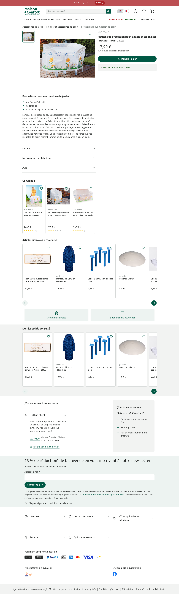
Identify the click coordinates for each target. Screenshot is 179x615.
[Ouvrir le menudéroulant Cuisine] (32, 19)
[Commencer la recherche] (108, 11)
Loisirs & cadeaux (87, 19)
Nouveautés (130, 19)
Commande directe (146, 19)
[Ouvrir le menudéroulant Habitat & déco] (55, 19)
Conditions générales (109, 589)
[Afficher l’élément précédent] (25, 303)
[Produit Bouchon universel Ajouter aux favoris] (143, 248)
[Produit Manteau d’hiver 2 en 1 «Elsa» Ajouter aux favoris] (80, 248)
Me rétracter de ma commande (30, 589)
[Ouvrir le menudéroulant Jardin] (62, 19)
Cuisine (28, 19)
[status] (75, 11)
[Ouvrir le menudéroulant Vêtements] (73, 19)
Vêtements (67, 19)
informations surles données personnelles (103, 494)
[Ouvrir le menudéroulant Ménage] (40, 19)
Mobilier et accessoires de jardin (62, 26)
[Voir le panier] (152, 11)
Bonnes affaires (116, 19)
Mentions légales (57, 589)
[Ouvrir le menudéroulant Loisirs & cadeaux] (96, 19)
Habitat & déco (47, 19)
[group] (67, 58)
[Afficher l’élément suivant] (154, 303)
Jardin (58, 19)
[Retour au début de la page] (176, 596)
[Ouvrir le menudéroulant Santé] (79, 19)
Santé (76, 19)
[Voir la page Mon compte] (136, 11)
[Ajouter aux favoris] (90, 35)
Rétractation (128, 589)
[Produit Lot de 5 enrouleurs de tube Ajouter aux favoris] (111, 248)
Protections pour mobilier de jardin (98, 26)
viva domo (103, 32)
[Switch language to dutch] (123, 11)
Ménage (36, 19)
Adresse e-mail (32, 471)
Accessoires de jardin (33, 26)
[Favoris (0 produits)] (144, 11)
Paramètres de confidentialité (151, 589)
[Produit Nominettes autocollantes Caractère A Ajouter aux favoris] (48, 248)
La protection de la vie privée (82, 589)
